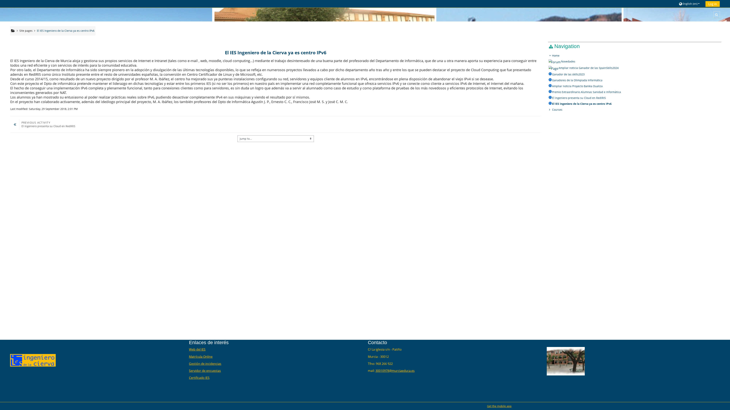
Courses (557, 109)
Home (555, 55)
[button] (691, 4)
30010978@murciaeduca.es (395, 371)
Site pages (26, 30)
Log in (712, 4)
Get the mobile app (499, 406)
